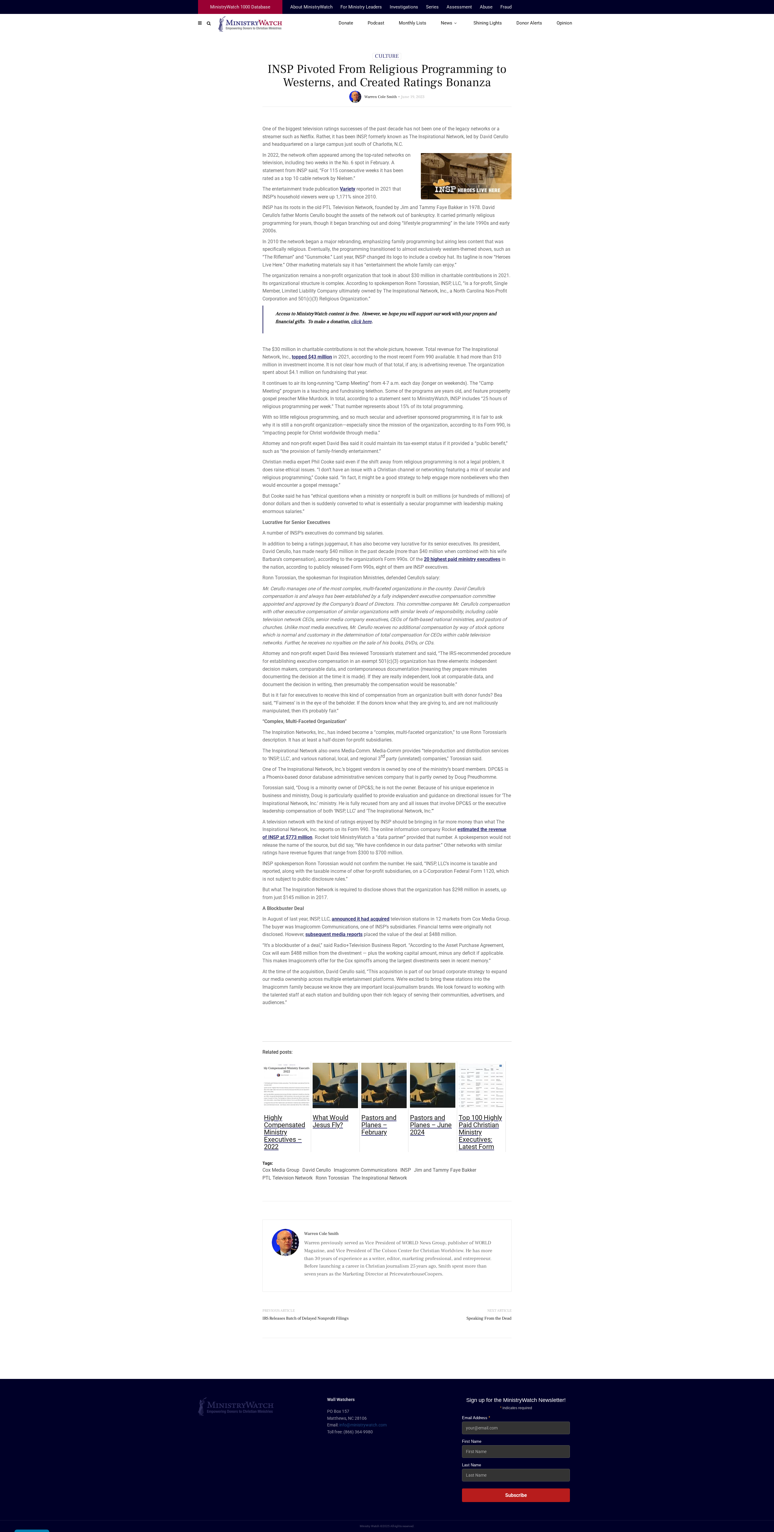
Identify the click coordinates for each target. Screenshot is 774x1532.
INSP (405, 1170)
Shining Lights (487, 23)
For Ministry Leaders (361, 7)
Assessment (459, 7)
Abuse (486, 7)
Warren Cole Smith (380, 96)
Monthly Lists (412, 23)
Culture (387, 56)
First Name (471, 1441)
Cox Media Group (280, 1170)
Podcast (376, 23)
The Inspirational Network (379, 1178)
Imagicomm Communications (365, 1170)
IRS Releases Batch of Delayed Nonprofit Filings (305, 1318)
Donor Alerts (529, 23)
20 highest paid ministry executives (462, 559)
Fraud (506, 7)
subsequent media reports (334, 934)
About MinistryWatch (311, 7)
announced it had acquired (360, 919)
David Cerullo (316, 1170)
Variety (347, 189)
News (446, 23)
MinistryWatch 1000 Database (240, 7)
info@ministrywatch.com (363, 1424)
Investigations (404, 7)
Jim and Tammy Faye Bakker (445, 1170)
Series (432, 7)
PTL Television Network (287, 1178)
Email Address (476, 1418)
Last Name (471, 1465)
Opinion (564, 23)
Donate (346, 23)
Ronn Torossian (332, 1178)
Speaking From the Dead (489, 1318)
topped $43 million (312, 357)
